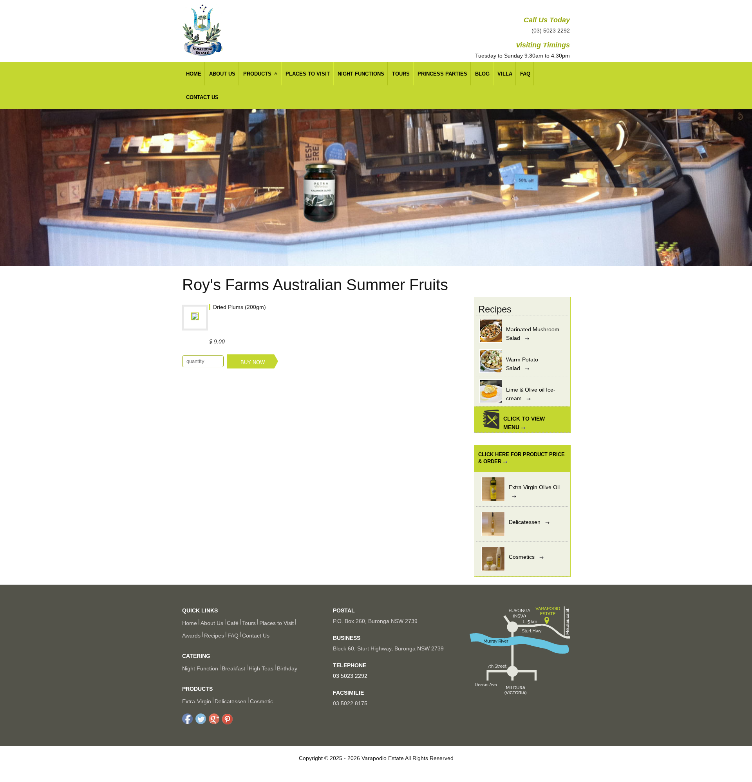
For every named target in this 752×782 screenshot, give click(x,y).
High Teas (261, 668)
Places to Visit (276, 623)
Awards (191, 635)
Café (233, 623)
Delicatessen (230, 701)
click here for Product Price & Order (521, 458)
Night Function (200, 668)
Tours (401, 74)
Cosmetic (261, 701)
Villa (504, 74)
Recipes (214, 635)
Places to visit (308, 74)
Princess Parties (442, 74)
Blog (482, 74)
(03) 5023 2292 (550, 30)
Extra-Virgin (196, 701)
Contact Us (202, 97)
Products (257, 74)
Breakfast (233, 668)
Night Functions (361, 74)
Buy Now (252, 362)
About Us (222, 74)
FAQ (525, 74)
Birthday (287, 668)
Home (193, 74)
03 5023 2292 (350, 676)
